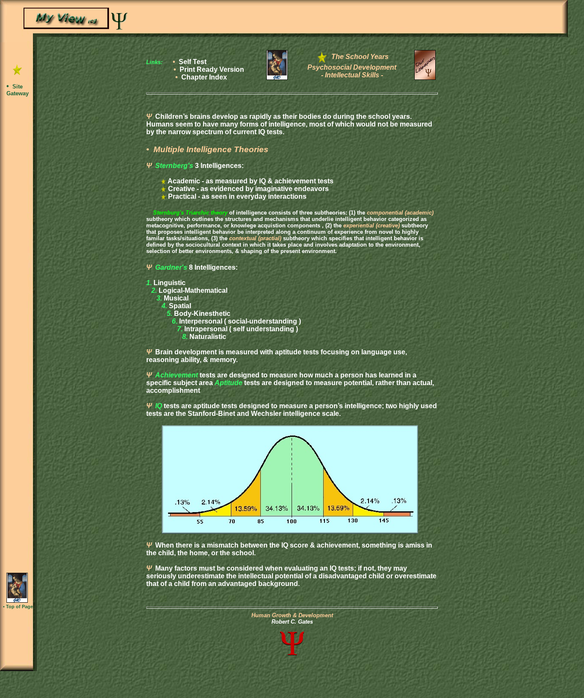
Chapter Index (204, 77)
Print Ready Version (212, 69)
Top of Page (19, 606)
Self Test (192, 61)
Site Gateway (17, 90)
